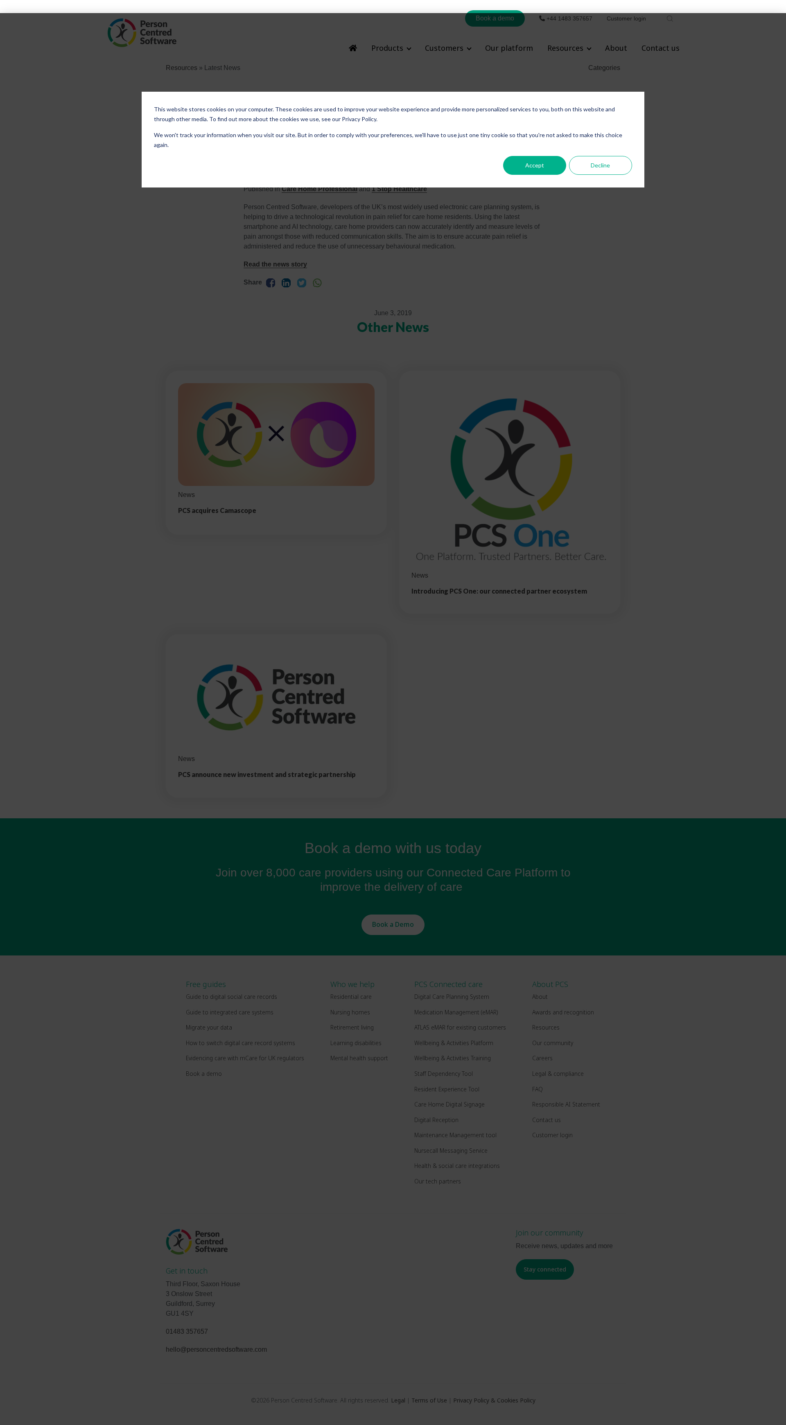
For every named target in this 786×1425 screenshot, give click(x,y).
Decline (600, 165)
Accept (534, 165)
